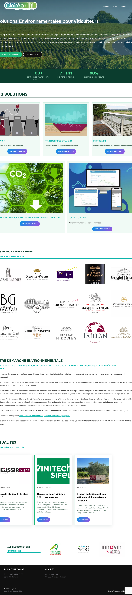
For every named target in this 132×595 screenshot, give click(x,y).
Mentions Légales (10, 589)
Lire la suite (43, 520)
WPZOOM (124, 591)
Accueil (106, 6)
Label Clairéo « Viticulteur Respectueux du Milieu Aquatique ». (44, 416)
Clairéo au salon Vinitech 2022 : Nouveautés (51, 496)
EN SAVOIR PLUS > (17, 151)
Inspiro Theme (113, 591)
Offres (114, 6)
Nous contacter (33, 54)
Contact (123, 6)
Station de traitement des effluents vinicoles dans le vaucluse (91, 497)
